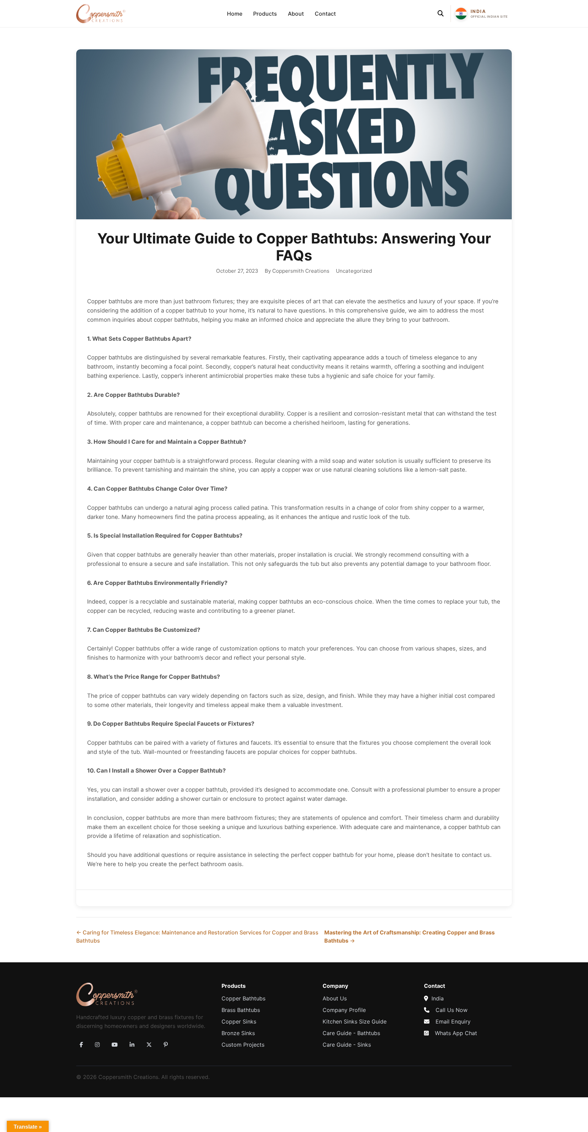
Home (234, 13)
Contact (325, 13)
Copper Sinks (239, 1021)
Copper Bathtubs (243, 998)
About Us (335, 998)
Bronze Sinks (238, 1033)
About (296, 13)
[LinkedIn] (132, 1044)
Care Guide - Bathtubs (351, 1033)
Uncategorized (354, 271)
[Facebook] (81, 1044)
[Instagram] (97, 1044)
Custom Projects (243, 1044)
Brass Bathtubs (241, 1010)
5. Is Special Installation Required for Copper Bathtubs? (164, 535)
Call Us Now (452, 1010)
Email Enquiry (453, 1021)
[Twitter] (149, 1044)
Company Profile (344, 1010)
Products (265, 13)
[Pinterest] (165, 1044)
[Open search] (441, 14)
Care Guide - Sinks (347, 1044)
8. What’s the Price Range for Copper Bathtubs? (153, 676)
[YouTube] (114, 1044)
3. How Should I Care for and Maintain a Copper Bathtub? (166, 441)
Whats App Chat (456, 1033)
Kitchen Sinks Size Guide (355, 1021)
